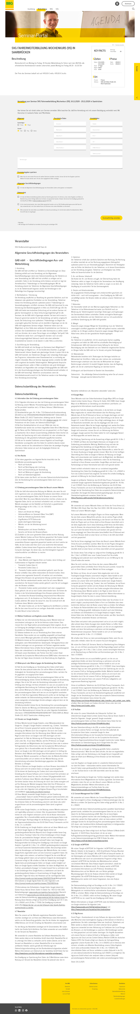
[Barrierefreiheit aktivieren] (117, 4)
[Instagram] (23, 1010)
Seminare (128, 3)
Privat (29, 125)
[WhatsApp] (16, 1010)
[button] (31, 8)
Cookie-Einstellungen (120, 998)
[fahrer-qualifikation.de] (113, 45)
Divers (35, 131)
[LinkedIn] (19, 1010)
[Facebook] (26, 1010)
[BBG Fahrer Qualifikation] (9, 5)
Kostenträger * (21, 123)
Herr (21, 131)
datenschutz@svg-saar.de (39, 201)
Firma (21, 125)
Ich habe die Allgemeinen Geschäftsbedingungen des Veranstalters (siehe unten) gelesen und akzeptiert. (46, 188)
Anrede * (20, 128)
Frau (28, 131)
